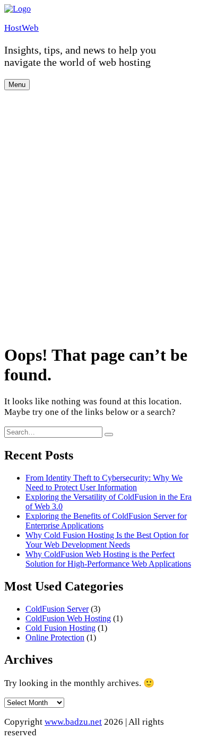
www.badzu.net (73, 722)
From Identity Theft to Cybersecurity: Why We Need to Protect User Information (104, 482)
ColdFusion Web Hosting (68, 618)
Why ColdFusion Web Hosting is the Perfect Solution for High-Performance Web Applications (108, 559)
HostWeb (21, 28)
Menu (16, 85)
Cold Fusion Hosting (60, 627)
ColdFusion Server (57, 608)
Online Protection (54, 637)
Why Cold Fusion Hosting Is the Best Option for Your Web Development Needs (106, 540)
